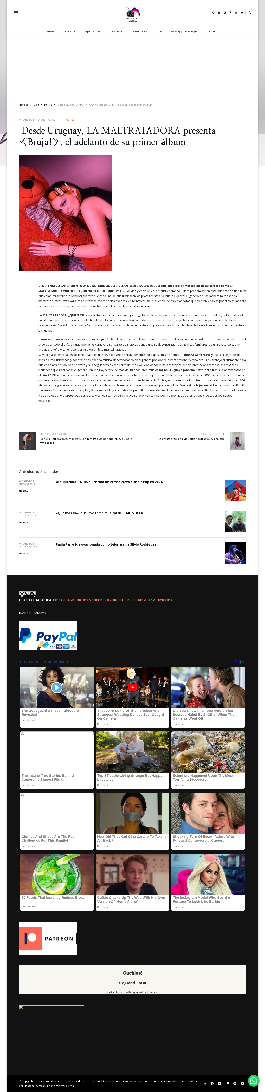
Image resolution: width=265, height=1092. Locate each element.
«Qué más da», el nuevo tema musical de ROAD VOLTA (99, 513)
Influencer (117, 31)
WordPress (67, 1086)
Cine (159, 31)
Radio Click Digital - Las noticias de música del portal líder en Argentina (82, 1081)
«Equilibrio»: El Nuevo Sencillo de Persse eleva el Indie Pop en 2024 (109, 481)
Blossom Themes (34, 1086)
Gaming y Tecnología (184, 31)
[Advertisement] (132, 69)
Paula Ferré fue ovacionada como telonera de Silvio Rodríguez (106, 544)
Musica (51, 31)
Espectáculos (93, 31)
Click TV (70, 31)
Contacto (212, 31)
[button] (254, 1081)
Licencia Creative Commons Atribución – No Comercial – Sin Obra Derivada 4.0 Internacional (112, 599)
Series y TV (140, 31)
